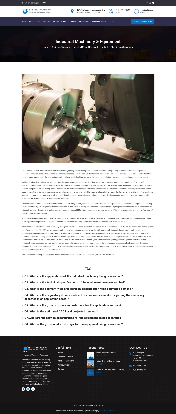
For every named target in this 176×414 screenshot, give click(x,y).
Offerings (72, 21)
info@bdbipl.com (139, 365)
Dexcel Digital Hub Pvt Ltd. (109, 411)
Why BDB (31, 21)
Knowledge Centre (99, 21)
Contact (111, 21)
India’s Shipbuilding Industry (108, 361)
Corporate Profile (43, 21)
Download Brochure (142, 21)
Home (24, 21)
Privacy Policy (63, 365)
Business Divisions (59, 21)
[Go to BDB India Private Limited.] (45, 47)
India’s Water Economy (106, 353)
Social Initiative (84, 21)
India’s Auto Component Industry (110, 369)
